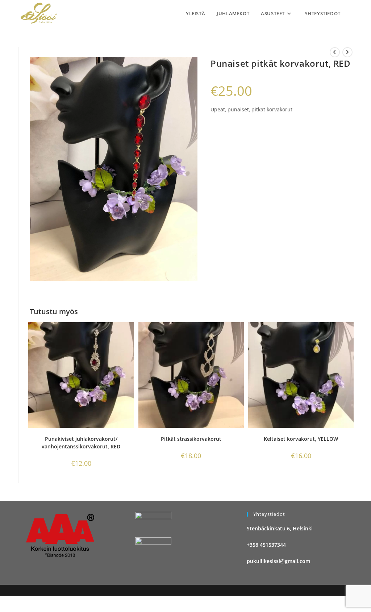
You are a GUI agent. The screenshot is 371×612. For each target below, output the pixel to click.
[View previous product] (335, 52)
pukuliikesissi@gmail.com (278, 561)
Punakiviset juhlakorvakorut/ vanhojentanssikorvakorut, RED (81, 442)
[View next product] (347, 52)
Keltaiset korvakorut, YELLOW (301, 438)
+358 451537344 (266, 544)
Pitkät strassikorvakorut (191, 438)
